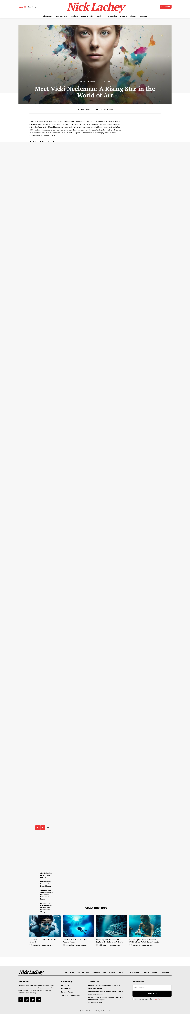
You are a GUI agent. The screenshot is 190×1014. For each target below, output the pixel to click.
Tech (90, 1002)
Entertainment (88, 82)
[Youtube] (38, 999)
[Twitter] (42, 827)
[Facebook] (37, 827)
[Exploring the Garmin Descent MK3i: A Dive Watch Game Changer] (145, 926)
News (90, 988)
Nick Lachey (85, 109)
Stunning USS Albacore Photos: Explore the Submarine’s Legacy (46, 894)
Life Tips (105, 82)
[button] (32, 7)
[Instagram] (26, 999)
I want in (150, 994)
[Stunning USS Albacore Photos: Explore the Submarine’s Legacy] (111, 926)
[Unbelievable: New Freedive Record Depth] (78, 926)
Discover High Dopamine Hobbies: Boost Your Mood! (46, 919)
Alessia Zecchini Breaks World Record (46, 875)
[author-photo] (30, 945)
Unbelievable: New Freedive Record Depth (45, 884)
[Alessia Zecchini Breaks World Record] (45, 926)
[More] (48, 827)
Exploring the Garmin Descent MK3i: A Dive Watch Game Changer (46, 907)
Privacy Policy (157, 999)
